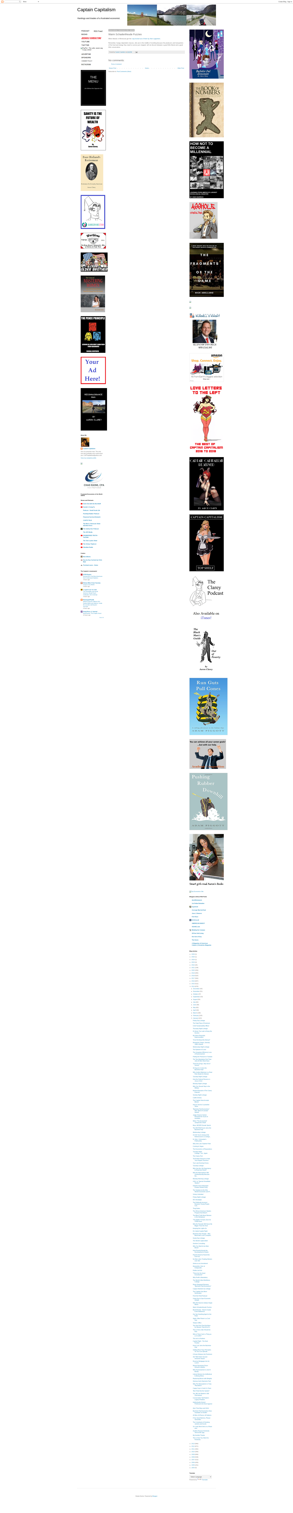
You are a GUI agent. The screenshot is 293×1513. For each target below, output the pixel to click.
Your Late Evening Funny (201, 1163)
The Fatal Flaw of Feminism (201, 1023)
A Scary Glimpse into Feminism (202, 1354)
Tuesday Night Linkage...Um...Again (200, 1152)
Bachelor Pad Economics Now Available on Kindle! (202, 1411)
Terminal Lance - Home (90, 565)
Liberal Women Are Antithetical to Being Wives (202, 1375)
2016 (193, 981)
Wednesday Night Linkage (201, 1047)
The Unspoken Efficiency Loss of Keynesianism (202, 1053)
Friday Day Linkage (199, 1020)
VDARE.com (196, 927)
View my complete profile (88, 458)
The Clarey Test (198, 1156)
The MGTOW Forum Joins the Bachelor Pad (202, 1128)
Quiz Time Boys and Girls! (201, 1408)
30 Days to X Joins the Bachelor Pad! (200, 1068)
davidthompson (197, 900)
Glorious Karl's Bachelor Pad (202, 1381)
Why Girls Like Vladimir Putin (202, 1143)
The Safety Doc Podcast (91, 529)
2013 (193, 1443)
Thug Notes (196, 1208)
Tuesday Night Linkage (200, 1076)
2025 (193, 957)
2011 (193, 1449)
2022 (193, 965)
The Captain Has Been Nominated (200, 1292)
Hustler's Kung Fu (89, 507)
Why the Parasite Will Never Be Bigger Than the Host (202, 1224)
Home (147, 68)
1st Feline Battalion (198, 903)
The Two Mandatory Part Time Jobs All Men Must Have (202, 1060)
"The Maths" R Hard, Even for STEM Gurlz (202, 1220)
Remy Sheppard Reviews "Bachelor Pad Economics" (202, 1285)
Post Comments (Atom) (124, 71)
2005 (193, 1465)
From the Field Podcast (200, 1296)
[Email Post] (136, 52)
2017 (193, 978)
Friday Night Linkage (199, 1197)
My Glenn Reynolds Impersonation (199, 1036)
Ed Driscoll (195, 920)
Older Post (181, 68)
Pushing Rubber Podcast (91, 514)
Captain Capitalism (96, 9)
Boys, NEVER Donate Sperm (202, 1125)
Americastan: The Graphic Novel (92, 613)
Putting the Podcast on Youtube (202, 1056)
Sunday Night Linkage (200, 1095)
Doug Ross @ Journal (90, 611)
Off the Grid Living (197, 933)
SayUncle (195, 907)
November (196, 991)
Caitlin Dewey (197, 1098)
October (195, 994)
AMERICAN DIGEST (198, 923)
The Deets (195, 940)
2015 (193, 983)
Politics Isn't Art (197, 1270)
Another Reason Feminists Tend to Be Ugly (201, 1431)
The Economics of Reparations (202, 1149)
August (195, 999)
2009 (193, 1454)
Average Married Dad (199, 910)
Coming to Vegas (198, 1146)
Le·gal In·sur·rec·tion (90, 590)
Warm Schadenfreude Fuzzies (202, 1307)
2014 (193, 986)
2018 (193, 975)
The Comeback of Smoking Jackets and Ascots (201, 1423)
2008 (193, 1457)
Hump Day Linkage (199, 1238)
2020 (193, 970)
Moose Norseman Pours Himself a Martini (200, 1366)
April (194, 1010)
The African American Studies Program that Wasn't (202, 1211)
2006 (193, 1462)
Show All (101, 617)
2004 (193, 1468)
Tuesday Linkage (198, 1166)
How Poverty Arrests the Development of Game (201, 1251)
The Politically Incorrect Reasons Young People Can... (201, 1204)
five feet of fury (197, 936)
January (195, 1018)
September (196, 997)
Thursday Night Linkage (200, 1028)
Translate (205, 1480)
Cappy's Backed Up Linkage (201, 1289)
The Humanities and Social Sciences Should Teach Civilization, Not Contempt (90, 593)
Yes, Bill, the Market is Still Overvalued (201, 1394)
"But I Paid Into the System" (201, 1391)
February (196, 1015)
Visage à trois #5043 (88, 584)
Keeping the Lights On (200, 1228)
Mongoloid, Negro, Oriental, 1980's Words (201, 1043)
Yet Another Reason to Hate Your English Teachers (201, 1159)
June (195, 1005)
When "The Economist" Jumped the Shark (200, 1121)
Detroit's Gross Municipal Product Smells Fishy (200, 1186)
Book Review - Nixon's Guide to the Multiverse (202, 1310)
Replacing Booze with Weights (202, 1378)
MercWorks (87, 557)
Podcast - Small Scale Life (91, 510)
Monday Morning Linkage (201, 1179)
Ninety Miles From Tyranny (91, 583)
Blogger (154, 1496)
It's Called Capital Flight (200, 1231)
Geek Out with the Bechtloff (92, 504)
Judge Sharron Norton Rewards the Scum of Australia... (200, 1116)
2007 (193, 1460)
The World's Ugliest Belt (200, 1241)
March (195, 1013)
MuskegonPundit (88, 600)
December (196, 989)
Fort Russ (195, 917)
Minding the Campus (198, 930)
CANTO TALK (87, 520)
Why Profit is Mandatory (200, 1277)
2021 (193, 967)
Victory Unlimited (198, 1194)
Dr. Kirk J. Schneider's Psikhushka (199, 1140)
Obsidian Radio (88, 547)
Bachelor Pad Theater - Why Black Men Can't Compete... (202, 1234)
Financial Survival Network (91, 517)
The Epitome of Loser (199, 1049)
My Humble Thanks (199, 1435)
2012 (193, 1446)
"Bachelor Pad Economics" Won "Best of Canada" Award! (201, 1110)
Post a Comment (116, 64)
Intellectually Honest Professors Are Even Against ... (202, 1403)
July (194, 1002)
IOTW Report (87, 574)
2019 (193, 973)
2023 (193, 962)
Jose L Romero (197, 913)
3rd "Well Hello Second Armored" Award (200, 1357)
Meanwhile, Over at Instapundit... (199, 1267)
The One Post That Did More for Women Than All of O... (202, 1326)
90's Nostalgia (197, 1200)
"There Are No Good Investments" (199, 1274)
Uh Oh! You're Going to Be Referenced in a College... (202, 1135)
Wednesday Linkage (199, 1132)
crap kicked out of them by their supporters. (146, 39)
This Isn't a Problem (199, 1338)
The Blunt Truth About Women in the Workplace (202, 1216)
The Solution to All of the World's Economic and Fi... (202, 1191)
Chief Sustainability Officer (201, 1026)
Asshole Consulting (199, 1243)
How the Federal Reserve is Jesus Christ (201, 1080)
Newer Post (112, 68)
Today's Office (197, 1323)
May (194, 1007)
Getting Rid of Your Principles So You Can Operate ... (202, 1350)
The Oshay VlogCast (89, 544)
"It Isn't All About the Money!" (201, 1040)
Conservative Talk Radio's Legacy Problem (201, 1398)
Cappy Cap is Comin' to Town (202, 1388)
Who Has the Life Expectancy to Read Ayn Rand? (202, 1169)
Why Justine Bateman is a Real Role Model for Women (202, 1073)
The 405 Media (87, 532)
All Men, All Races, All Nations (202, 1415)
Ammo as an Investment (200, 1263)
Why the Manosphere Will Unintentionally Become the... (201, 1174)
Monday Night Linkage (200, 1083)
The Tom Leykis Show (90, 540)
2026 (193, 954)
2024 (193, 959)
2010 (193, 1451)
